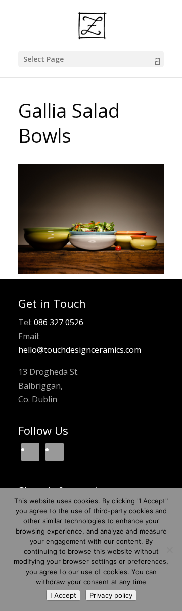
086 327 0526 (58, 322)
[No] (169, 550)
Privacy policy (110, 595)
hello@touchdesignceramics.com (79, 349)
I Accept (63, 595)
